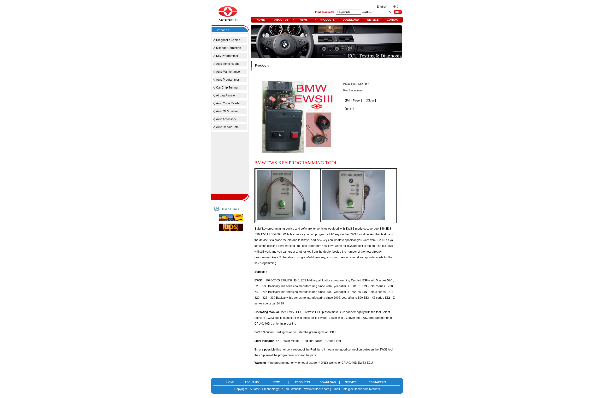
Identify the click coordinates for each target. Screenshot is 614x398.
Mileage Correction (228, 48)
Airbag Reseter (226, 95)
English (382, 6)
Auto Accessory (226, 119)
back (349, 109)
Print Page (353, 100)
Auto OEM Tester (227, 111)
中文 (396, 6)
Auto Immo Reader (228, 63)
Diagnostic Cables (228, 40)
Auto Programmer (227, 79)
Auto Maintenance (228, 71)
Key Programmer (227, 56)
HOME (261, 19)
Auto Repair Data (227, 127)
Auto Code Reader (228, 103)
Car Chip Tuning (227, 87)
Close (371, 100)
